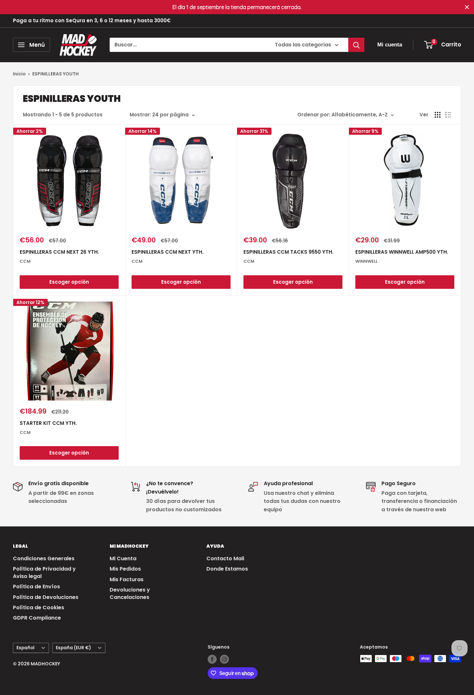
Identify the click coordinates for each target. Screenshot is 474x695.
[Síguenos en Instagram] (224, 659)
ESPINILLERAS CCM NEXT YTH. (167, 252)
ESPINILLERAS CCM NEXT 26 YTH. (59, 252)
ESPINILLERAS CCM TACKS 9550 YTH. (288, 252)
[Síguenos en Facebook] (212, 659)
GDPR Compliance (37, 618)
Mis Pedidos (125, 569)
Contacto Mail (225, 558)
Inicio (19, 74)
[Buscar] (356, 45)
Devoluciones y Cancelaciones (130, 593)
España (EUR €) (73, 648)
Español (25, 648)
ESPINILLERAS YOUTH (55, 74)
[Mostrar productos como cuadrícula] (437, 115)
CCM (25, 261)
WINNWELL (366, 261)
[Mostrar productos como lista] (448, 115)
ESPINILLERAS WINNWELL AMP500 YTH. (401, 252)
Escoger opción (69, 282)
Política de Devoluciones (45, 597)
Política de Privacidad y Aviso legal (44, 572)
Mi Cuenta (123, 558)
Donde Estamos (227, 569)
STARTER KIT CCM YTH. (48, 423)
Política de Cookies (38, 607)
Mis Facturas (126, 579)
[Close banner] (467, 7)
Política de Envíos (36, 586)
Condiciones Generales (43, 558)
